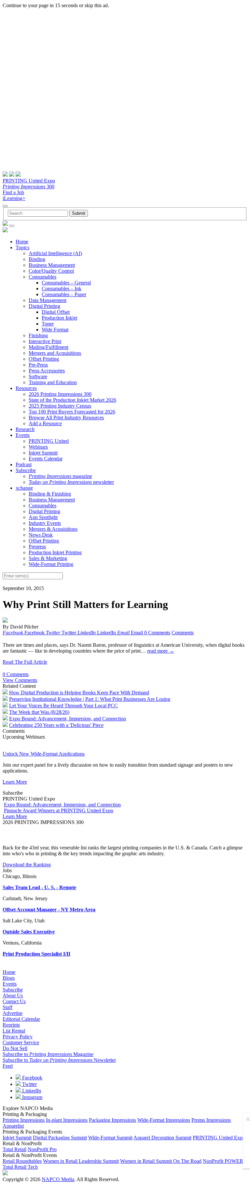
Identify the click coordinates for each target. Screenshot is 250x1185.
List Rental (14, 1030)
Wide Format (55, 329)
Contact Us (14, 1001)
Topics (22, 247)
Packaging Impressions (112, 1120)
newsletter (71, 482)
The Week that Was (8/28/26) (39, 712)
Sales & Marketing (48, 558)
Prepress (37, 546)
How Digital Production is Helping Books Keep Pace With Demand (79, 692)
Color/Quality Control (51, 271)
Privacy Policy (18, 1036)
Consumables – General (66, 282)
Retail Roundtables (22, 1161)
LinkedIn (31, 1090)
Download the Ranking (27, 864)
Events (23, 435)
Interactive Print (45, 341)
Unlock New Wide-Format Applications (44, 754)
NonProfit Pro (42, 1149)
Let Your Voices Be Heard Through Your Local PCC (63, 705)
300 (28, 186)
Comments (183, 632)
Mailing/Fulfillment (48, 347)
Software (38, 376)
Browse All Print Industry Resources (66, 417)
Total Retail (14, 1149)
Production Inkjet (59, 318)
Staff (7, 1007)
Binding (37, 259)
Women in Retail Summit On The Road (160, 1161)
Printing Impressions (24, 1120)
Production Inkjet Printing (55, 552)
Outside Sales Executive (29, 931)
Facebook (31, 1077)
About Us (13, 995)
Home (22, 241)
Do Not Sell (15, 1048)
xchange (24, 488)
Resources (26, 388)
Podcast (24, 464)
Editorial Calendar (21, 1019)
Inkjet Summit (43, 452)
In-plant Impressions (67, 1120)
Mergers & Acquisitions (53, 529)
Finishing (38, 335)
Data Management (47, 300)
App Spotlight (43, 517)
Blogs (9, 978)
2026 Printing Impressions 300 (60, 394)
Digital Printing (44, 306)
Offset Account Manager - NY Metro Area (49, 909)
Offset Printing (44, 359)
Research (25, 429)
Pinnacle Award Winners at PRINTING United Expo (58, 810)
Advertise (12, 1013)
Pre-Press (38, 365)
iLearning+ (14, 198)
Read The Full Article (25, 662)
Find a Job (13, 192)
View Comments (20, 680)
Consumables (42, 277)
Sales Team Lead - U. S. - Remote (39, 887)
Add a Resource (45, 423)
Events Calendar (45, 458)
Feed (8, 1066)
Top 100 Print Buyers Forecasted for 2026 (72, 411)
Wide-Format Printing (51, 564)
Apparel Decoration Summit (162, 1137)
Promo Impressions (211, 1120)
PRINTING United (49, 441)
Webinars (38, 447)
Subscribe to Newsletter (59, 1060)
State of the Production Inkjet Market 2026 (72, 400)
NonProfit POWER (223, 1161)
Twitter (29, 1084)
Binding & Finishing (50, 494)
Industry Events (45, 523)
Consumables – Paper (64, 294)
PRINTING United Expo (29, 180)
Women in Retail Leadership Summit (81, 1161)
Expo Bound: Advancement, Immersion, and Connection (67, 718)
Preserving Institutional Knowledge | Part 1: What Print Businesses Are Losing (89, 699)
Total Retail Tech (20, 1167)
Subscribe (26, 470)
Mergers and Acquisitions (55, 353)
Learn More (15, 782)
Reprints (11, 1025)
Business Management (52, 265)
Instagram (31, 1097)
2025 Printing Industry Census (60, 406)
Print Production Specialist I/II (36, 954)
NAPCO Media (58, 1179)
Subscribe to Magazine (48, 1054)
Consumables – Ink (61, 288)
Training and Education (53, 382)
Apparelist (13, 1126)
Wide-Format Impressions (163, 1120)
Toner (48, 323)
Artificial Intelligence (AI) (55, 253)
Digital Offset (56, 312)
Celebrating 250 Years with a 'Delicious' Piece (56, 725)
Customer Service (21, 1042)
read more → (160, 651)
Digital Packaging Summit (60, 1137)
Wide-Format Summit (110, 1137)
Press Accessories (47, 370)
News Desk (41, 535)
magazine (60, 476)
